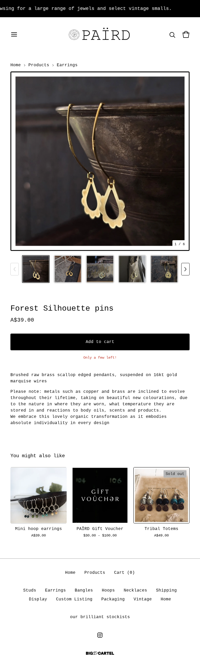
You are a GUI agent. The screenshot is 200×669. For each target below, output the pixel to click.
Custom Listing (74, 599)
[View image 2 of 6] (68, 269)
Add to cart (100, 342)
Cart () (124, 572)
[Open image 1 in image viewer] (100, 161)
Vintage (143, 599)
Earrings (67, 65)
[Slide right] (185, 269)
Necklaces (135, 590)
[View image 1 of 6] (36, 269)
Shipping (166, 590)
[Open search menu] (172, 34)
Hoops (108, 590)
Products (38, 65)
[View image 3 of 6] (100, 269)
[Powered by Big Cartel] (100, 653)
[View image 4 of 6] (132, 269)
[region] (100, 8)
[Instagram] (100, 635)
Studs (29, 590)
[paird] (100, 34)
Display (38, 599)
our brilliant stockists (100, 617)
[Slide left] (14, 269)
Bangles (84, 590)
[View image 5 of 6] (164, 269)
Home (15, 65)
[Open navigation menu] (14, 34)
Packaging (113, 599)
